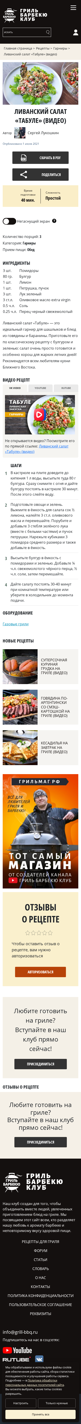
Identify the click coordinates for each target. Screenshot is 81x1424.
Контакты (40, 1286)
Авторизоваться (40, 972)
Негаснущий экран (26, 221)
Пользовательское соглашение (40, 1304)
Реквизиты (40, 1313)
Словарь (40, 1268)
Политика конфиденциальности (41, 1295)
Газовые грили (16, 624)
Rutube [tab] (66, 388)
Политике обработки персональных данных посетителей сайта (34, 1382)
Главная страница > (19, 48)
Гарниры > (61, 48)
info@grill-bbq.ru (20, 1332)
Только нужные (57, 1403)
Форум (40, 1250)
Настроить (20, 1403)
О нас (40, 1277)
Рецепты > (44, 48)
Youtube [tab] (40, 388)
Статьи (40, 1259)
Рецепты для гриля (40, 1241)
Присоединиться (40, 1064)
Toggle (9, 221)
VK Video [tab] (15, 388)
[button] (54, 221)
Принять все (40, 1414)
